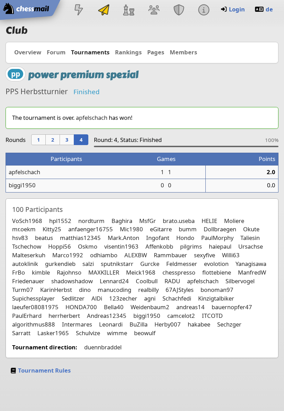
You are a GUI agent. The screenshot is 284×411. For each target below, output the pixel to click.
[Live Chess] (78, 10)
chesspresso (178, 272)
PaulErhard (27, 316)
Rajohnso (69, 272)
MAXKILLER (103, 272)
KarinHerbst (56, 290)
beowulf (145, 333)
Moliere (234, 221)
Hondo (185, 238)
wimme (117, 333)
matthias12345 (80, 238)
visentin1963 (121, 246)
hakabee (199, 324)
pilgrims (191, 246)
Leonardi (111, 324)
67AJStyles (180, 290)
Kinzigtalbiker (216, 298)
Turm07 (22, 290)
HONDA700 (81, 307)
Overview (27, 52)
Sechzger (229, 324)
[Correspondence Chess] (103, 10)
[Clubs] (178, 10)
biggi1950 (22, 185)
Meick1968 (141, 272)
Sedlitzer (73, 298)
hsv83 (20, 238)
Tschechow (26, 246)
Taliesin (250, 238)
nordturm (91, 221)
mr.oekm (24, 229)
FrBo (18, 272)
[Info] (203, 10)
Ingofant (157, 238)
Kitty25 (52, 229)
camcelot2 (181, 316)
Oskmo (87, 246)
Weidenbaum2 (150, 307)
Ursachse (250, 246)
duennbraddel (103, 347)
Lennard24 (114, 281)
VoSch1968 (27, 221)
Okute (251, 229)
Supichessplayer (33, 298)
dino (85, 290)
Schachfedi (176, 298)
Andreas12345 (106, 316)
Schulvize (88, 333)
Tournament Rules (44, 370)
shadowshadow (72, 281)
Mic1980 (131, 229)
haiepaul (220, 246)
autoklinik (25, 264)
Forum (56, 52)
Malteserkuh (28, 255)
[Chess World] (128, 10)
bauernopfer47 (232, 307)
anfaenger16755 (90, 229)
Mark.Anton (123, 238)
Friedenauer (28, 281)
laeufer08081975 (35, 307)
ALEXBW (135, 255)
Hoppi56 (59, 246)
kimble (41, 272)
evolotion (216, 264)
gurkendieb (60, 264)
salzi (88, 264)
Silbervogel (240, 281)
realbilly (148, 290)
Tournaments (90, 52)
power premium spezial (83, 74)
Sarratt (21, 333)
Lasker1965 (53, 333)
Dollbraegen (220, 229)
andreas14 (190, 307)
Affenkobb (159, 246)
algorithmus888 (33, 324)
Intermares (77, 324)
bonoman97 (217, 290)
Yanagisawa (251, 264)
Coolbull (147, 281)
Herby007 (167, 324)
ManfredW (252, 272)
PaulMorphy (217, 238)
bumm (188, 229)
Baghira (122, 221)
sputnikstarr (117, 264)
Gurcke (149, 264)
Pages (155, 52)
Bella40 (114, 307)
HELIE (209, 221)
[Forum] (153, 10)
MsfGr (147, 221)
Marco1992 (67, 255)
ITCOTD (212, 316)
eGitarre (161, 229)
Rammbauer (170, 255)
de (269, 9)
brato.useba (179, 221)
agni (150, 298)
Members (183, 52)
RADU (172, 281)
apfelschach (91, 118)
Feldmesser (181, 264)
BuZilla (139, 324)
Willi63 (231, 255)
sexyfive (204, 255)
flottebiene (216, 272)
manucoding (114, 290)
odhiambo (103, 255)
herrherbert (64, 316)
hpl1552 (60, 221)
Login (237, 9)
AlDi (96, 298)
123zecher (123, 298)
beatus (44, 238)
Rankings (128, 52)
